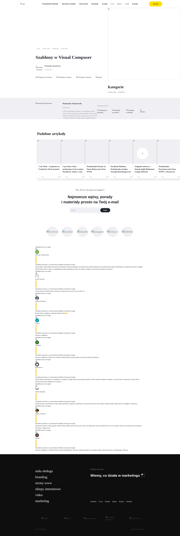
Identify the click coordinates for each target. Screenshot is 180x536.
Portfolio (105, 4)
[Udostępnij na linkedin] (83, 77)
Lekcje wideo (112, 92)
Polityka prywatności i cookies (138, 529)
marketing (42, 501)
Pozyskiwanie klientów (50, 4)
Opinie (127, 4)
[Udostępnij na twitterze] (64, 77)
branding (41, 477)
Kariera (121, 501)
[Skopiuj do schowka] (99, 77)
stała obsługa (44, 471)
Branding (95, 4)
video (39, 495)
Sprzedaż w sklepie (69, 4)
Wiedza (119, 4)
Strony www (83, 4)
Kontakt (135, 4)
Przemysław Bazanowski (52, 66)
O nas (112, 4)
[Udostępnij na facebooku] (44, 77)
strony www (43, 483)
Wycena (155, 4)
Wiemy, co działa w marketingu (115, 475)
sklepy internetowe (48, 489)
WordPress (121, 92)
